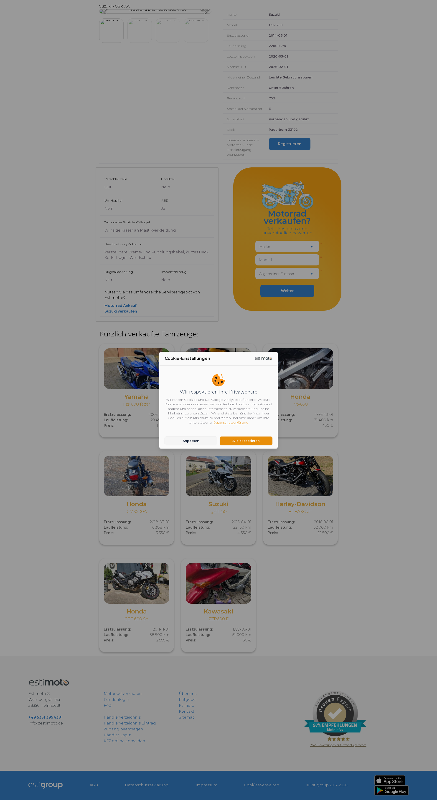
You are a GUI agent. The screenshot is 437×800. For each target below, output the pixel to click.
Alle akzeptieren (246, 441)
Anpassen (191, 441)
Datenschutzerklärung (230, 422)
